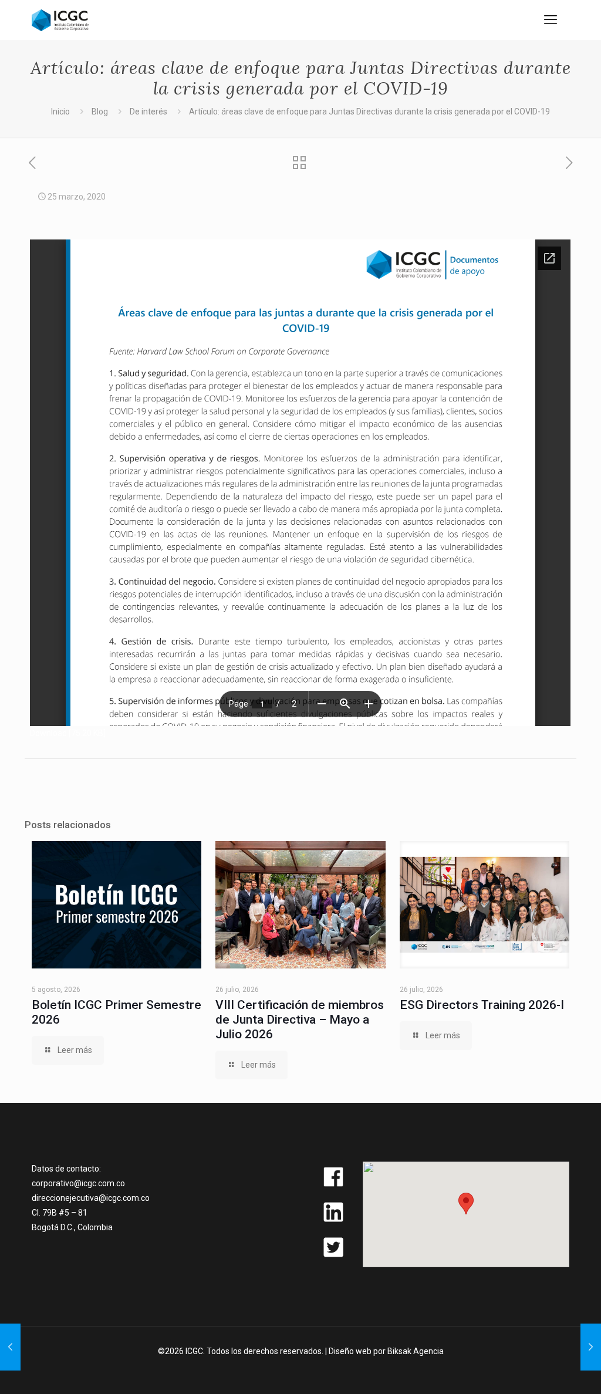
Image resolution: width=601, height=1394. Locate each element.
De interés (148, 111)
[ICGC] (60, 19)
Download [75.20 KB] (68, 733)
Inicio (60, 111)
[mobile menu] (551, 20)
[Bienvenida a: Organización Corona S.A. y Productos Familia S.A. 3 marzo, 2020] (10, 1347)
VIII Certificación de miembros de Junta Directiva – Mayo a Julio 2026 (299, 1019)
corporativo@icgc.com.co (78, 1183)
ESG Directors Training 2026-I (482, 1005)
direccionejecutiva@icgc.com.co (91, 1198)
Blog (100, 111)
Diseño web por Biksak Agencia (386, 1351)
